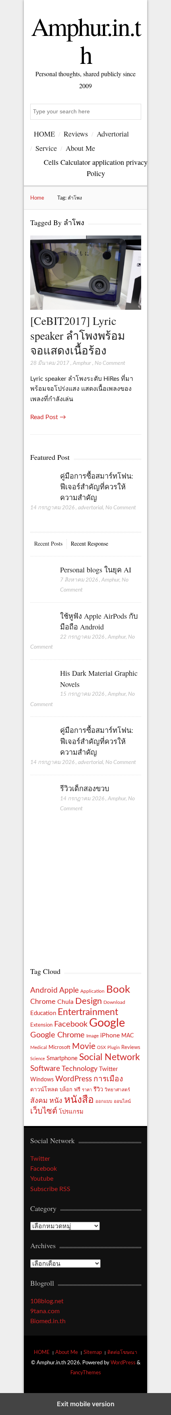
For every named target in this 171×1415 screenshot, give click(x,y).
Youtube (41, 1179)
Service (46, 148)
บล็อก (66, 1089)
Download (114, 1002)
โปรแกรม (71, 1112)
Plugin (113, 1047)
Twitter (108, 1069)
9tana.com (45, 1311)
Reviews (76, 134)
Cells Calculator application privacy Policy (96, 167)
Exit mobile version (86, 1404)
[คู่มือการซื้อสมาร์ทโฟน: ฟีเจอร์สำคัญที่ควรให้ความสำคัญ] (41, 484)
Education (43, 1013)
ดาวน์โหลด (44, 1089)
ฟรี (77, 1089)
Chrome (43, 1001)
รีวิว (98, 1089)
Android (44, 990)
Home (37, 198)
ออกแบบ (103, 1101)
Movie (83, 1046)
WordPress (73, 1079)
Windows (42, 1080)
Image (92, 1035)
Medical (38, 1047)
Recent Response (89, 543)
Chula (65, 1002)
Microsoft (59, 1047)
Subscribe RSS (50, 1189)
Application (92, 991)
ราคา (87, 1090)
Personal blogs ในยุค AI (95, 569)
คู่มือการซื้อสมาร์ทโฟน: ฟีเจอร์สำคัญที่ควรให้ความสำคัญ (96, 487)
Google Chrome (57, 1035)
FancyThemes (85, 1372)
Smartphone (62, 1058)
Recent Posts (48, 543)
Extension (41, 1025)
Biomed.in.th (48, 1321)
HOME (44, 134)
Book (118, 989)
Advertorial (113, 134)
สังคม (39, 1100)
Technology (79, 1068)
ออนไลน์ (122, 1101)
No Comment (110, 363)
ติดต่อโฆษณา (122, 1352)
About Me (80, 148)
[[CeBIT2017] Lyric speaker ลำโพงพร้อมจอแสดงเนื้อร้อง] (85, 308)
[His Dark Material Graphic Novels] (41, 681)
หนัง (55, 1100)
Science (37, 1059)
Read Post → (48, 417)
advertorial (90, 508)
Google (107, 1023)
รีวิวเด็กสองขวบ (84, 788)
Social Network (109, 1057)
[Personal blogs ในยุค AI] (41, 578)
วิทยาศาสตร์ (117, 1090)
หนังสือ (79, 1100)
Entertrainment (88, 1012)
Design (88, 1001)
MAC (127, 1036)
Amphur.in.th (85, 40)
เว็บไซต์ (43, 1111)
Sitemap (93, 1352)
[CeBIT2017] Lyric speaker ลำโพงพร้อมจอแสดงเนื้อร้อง (77, 335)
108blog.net (47, 1301)
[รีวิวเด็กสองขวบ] (41, 796)
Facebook (70, 1024)
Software (45, 1069)
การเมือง (108, 1079)
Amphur (82, 363)
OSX (101, 1047)
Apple (69, 990)
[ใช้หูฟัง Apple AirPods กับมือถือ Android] (41, 624)
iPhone (110, 1035)
